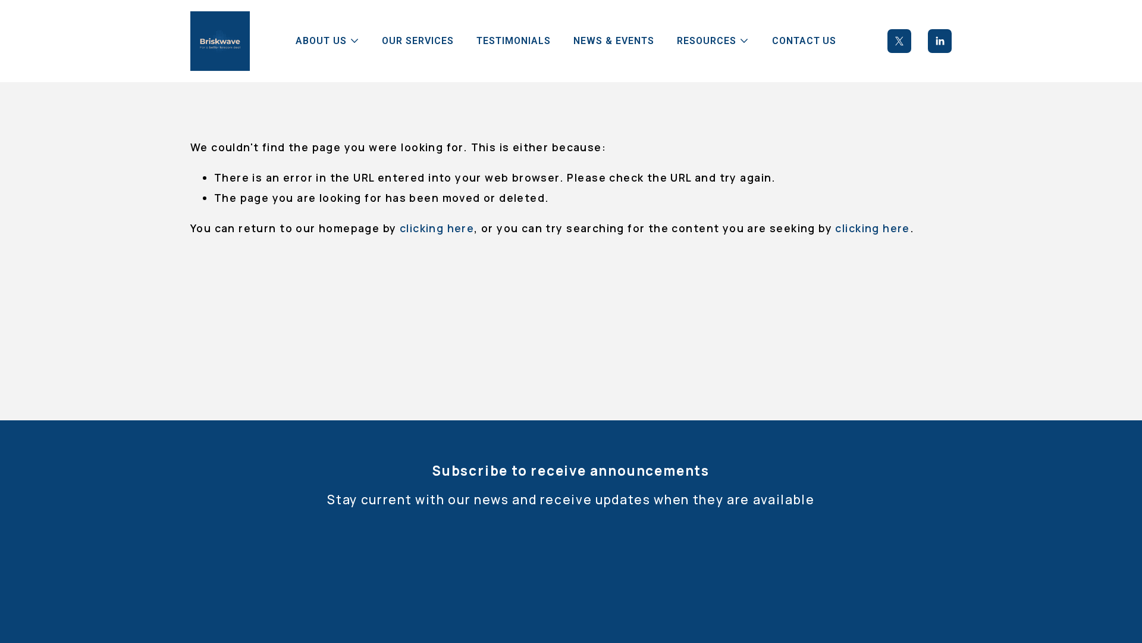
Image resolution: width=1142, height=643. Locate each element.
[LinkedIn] (940, 41)
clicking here (437, 228)
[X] (899, 41)
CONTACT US (804, 40)
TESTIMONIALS (513, 40)
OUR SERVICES (418, 40)
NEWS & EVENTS (613, 40)
